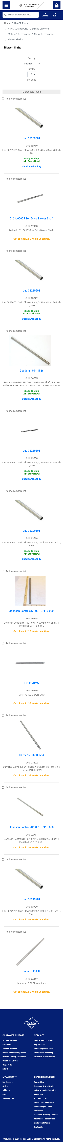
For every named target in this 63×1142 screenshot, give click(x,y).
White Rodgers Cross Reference (43, 1109)
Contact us (7, 1065)
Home (7, 23)
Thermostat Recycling (43, 1053)
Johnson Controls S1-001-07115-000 (31, 827)
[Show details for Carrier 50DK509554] (30, 735)
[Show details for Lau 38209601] (30, 118)
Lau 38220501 (31, 290)
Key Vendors (39, 1044)
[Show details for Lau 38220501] (30, 270)
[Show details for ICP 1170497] (30, 663)
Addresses (7, 1090)
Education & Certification (44, 1057)
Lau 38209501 (31, 530)
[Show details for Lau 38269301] (30, 430)
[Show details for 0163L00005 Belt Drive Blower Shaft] (30, 198)
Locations (7, 1044)
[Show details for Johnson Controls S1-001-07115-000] (30, 807)
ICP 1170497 (31, 683)
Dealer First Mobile (42, 1123)
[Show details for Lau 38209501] (30, 510)
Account (45, 16)
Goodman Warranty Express (46, 1115)
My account (8, 1082)
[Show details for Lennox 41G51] (30, 951)
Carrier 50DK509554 (31, 755)
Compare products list (43, 1040)
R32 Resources (40, 1098)
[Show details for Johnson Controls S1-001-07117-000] (30, 591)
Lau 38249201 (31, 899)
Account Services (10, 1040)
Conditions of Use (10, 1061)
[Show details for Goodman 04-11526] (30, 350)
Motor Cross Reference (44, 1102)
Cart (55, 16)
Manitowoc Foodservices (44, 1119)
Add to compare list (16, 98)
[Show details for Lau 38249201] (30, 879)
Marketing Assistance (43, 1049)
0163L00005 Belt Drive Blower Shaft (31, 218)
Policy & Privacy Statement (14, 1057)
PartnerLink (39, 1082)
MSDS (5, 1069)
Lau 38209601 (31, 138)
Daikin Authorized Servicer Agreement (45, 1092)
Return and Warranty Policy (14, 1053)
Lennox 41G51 (31, 971)
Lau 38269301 (31, 450)
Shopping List (8, 1098)
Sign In (56, 5)
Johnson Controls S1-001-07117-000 (31, 611)
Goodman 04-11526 (32, 370)
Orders (5, 1086)
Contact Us (38, 1127)
